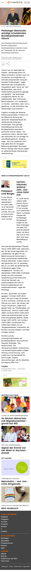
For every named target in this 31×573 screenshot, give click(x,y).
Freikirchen (5, 561)
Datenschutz (18, 566)
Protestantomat (7, 543)
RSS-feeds (5, 538)
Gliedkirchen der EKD (9, 558)
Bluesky (4, 526)
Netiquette (4, 566)
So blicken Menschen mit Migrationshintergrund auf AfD (14, 421)
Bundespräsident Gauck (8, 369)
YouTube (4, 522)
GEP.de (3, 554)
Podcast (4, 545)
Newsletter (5, 541)
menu (2, 2)
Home (3, 63)
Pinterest (4, 524)
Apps (3, 548)
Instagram (5, 519)
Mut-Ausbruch (9, 508)
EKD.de (3, 556)
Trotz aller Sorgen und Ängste (15, 505)
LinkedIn (4, 531)
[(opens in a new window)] (15, 164)
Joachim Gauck (7, 370)
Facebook (4, 517)
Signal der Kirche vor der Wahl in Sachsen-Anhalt (14, 450)
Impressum (26, 566)
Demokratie (21, 369)
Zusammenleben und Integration (11, 59)
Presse (11, 566)
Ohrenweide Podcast (10, 478)
